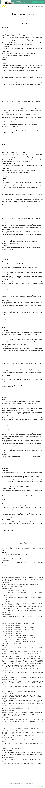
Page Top (22, 779)
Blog (28, 6)
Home (25, 6)
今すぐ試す (35, 1)
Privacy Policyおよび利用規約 (37, 6)
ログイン (41, 1)
